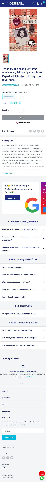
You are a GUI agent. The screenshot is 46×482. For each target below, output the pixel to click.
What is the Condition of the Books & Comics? (19, 229)
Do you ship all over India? (12, 267)
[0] (42, 3)
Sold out (23, 118)
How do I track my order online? (14, 297)
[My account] (38, 3)
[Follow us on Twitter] (7, 457)
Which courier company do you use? (16, 282)
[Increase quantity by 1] (23, 110)
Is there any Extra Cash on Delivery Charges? (19, 338)
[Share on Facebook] (30, 131)
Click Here (30, 377)
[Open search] (33, 3)
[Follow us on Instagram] (11, 457)
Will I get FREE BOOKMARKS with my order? (19, 314)
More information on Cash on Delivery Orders (19, 345)
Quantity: (5, 110)
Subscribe (9, 437)
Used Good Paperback (10, 85)
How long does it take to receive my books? (19, 274)
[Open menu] (3, 3)
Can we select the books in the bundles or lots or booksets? (19, 238)
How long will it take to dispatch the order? (18, 289)
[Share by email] (42, 131)
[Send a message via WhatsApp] (42, 478)
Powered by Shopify (8, 477)
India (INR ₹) (7, 447)
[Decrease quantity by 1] (12, 110)
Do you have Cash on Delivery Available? (17, 330)
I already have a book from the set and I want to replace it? (20, 249)
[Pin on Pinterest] (34, 131)
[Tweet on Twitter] (38, 131)
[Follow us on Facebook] (3, 457)
